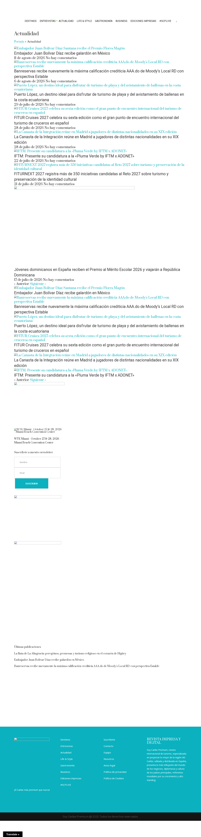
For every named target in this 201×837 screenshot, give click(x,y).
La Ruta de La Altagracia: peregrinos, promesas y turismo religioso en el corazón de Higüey (70, 653)
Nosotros (109, 758)
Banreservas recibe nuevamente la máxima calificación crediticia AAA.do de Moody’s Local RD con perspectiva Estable (86, 666)
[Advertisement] (100, 617)
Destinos (65, 739)
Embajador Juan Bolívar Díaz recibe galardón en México (62, 53)
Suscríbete (109, 739)
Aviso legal (109, 765)
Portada (19, 41)
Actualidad (65, 752)
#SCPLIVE (65, 784)
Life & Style (66, 758)
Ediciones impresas (70, 778)
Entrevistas (66, 746)
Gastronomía (67, 765)
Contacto (108, 746)
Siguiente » (38, 284)
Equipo (107, 752)
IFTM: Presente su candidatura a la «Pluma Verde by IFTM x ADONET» (74, 156)
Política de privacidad (115, 771)
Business (65, 771)
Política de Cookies (114, 778)
